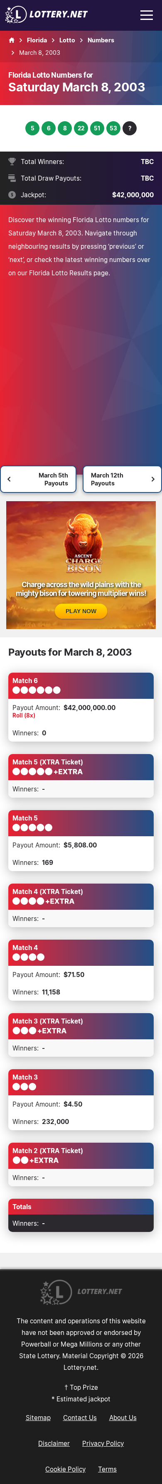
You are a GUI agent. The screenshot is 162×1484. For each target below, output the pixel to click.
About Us (123, 1417)
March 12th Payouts (107, 479)
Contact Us (80, 1417)
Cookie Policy (65, 1469)
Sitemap (38, 1417)
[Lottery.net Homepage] (12, 40)
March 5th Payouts (53, 479)
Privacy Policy (103, 1443)
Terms (107, 1469)
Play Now (81, 611)
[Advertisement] (81, 365)
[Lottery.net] (46, 21)
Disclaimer (54, 1443)
